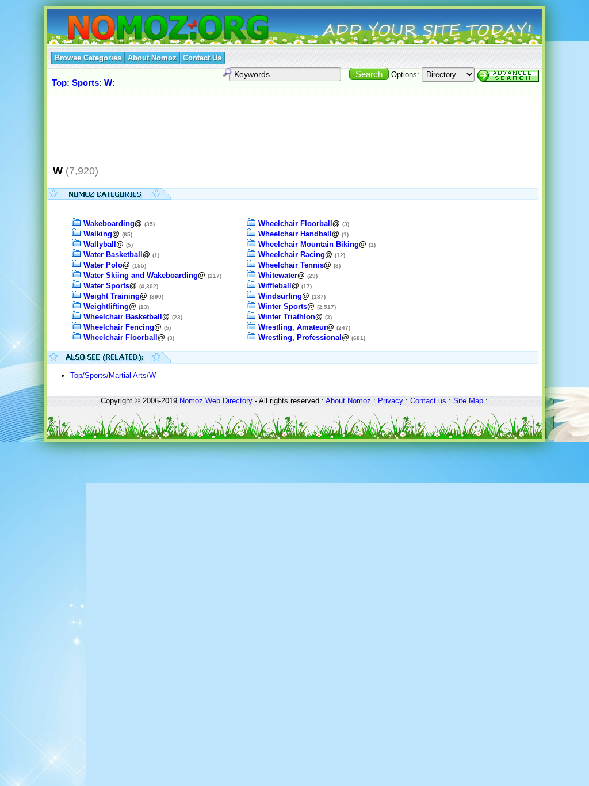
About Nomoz (348, 400)
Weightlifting (106, 306)
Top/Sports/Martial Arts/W (113, 375)
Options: (405, 74)
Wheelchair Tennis (291, 265)
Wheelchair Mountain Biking (308, 244)
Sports (85, 82)
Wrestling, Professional (300, 337)
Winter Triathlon (286, 316)
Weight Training (111, 296)
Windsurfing (280, 296)
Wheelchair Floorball (120, 337)
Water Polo (103, 265)
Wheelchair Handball (295, 234)
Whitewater (277, 275)
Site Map (468, 400)
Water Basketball (113, 254)
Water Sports (106, 285)
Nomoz (191, 400)
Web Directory (229, 400)
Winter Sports (282, 306)
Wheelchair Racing (291, 254)
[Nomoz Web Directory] (147, 28)
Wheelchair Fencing (118, 327)
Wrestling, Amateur (292, 327)
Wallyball (99, 244)
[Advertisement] (259, 126)
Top (59, 82)
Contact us (428, 400)
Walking (97, 234)
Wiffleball (275, 285)
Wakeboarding (109, 223)
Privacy (390, 400)
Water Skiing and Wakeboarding (140, 275)
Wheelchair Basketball (122, 316)
